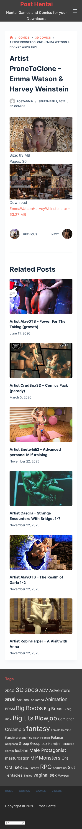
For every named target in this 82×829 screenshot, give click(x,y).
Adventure (59, 690)
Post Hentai (36, 4)
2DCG (9, 691)
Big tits (23, 718)
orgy (25, 768)
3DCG (31, 690)
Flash (36, 737)
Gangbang (11, 743)
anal (10, 699)
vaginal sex (45, 775)
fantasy (38, 729)
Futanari (57, 737)
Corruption (66, 719)
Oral (65, 757)
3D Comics (17, 106)
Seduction (60, 768)
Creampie (15, 729)
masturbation (17, 758)
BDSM (10, 709)
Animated (37, 700)
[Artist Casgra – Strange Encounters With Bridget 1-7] (41, 488)
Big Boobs (29, 708)
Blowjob (46, 718)
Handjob (54, 743)
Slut (71, 767)
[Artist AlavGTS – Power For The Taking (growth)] (41, 296)
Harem (9, 751)
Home (9, 790)
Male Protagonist (47, 750)
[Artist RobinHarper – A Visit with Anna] (41, 616)
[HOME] (11, 37)
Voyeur (63, 775)
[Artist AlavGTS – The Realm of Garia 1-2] (41, 552)
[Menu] (75, 11)
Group (24, 743)
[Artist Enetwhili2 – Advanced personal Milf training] (41, 424)
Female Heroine (61, 730)
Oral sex (13, 767)
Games (41, 790)
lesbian (21, 750)
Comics (24, 790)
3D (19, 689)
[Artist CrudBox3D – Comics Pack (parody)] (41, 360)
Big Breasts (55, 708)
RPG (46, 766)
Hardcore (68, 743)
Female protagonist (18, 737)
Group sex (38, 743)
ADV (43, 690)
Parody (34, 768)
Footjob (45, 737)
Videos (56, 790)
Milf (34, 758)
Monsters (49, 758)
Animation (56, 699)
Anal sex (23, 700)
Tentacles (14, 775)
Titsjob (28, 775)
